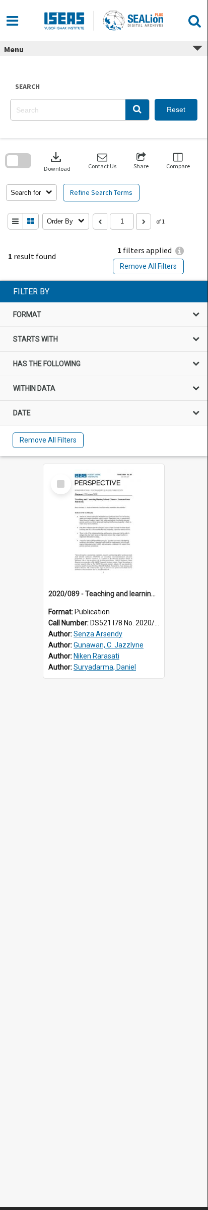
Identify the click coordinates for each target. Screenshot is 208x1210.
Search (27, 86)
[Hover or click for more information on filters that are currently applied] (179, 251)
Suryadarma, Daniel (105, 667)
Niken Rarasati (96, 656)
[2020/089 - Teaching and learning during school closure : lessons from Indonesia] (103, 524)
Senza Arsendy (98, 634)
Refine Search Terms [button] (101, 192)
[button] (137, 109)
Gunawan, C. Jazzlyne (109, 645)
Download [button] (57, 161)
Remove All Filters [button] (148, 266)
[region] (103, 368)
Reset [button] (176, 109)
